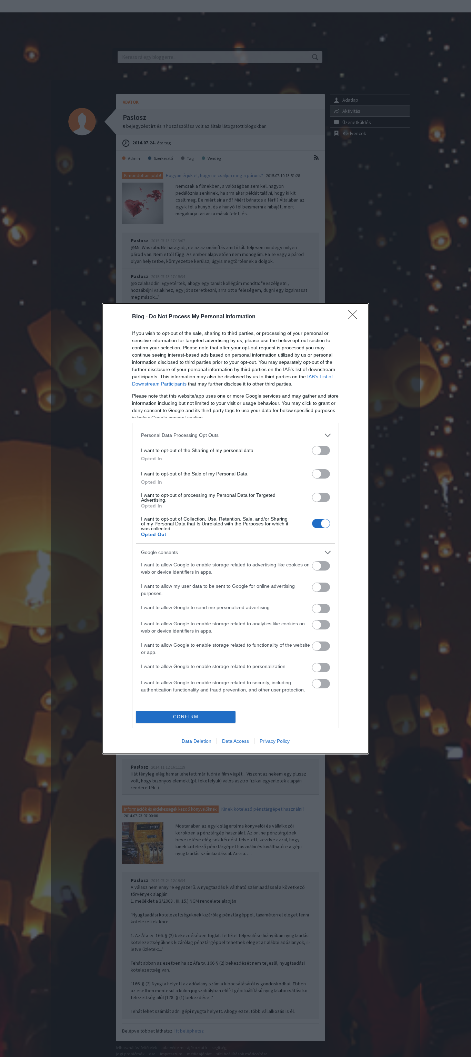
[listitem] (235, 435)
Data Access (235, 741)
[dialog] (235, 529)
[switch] (321, 450)
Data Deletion (196, 741)
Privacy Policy (275, 741)
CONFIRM (186, 716)
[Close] (354, 317)
